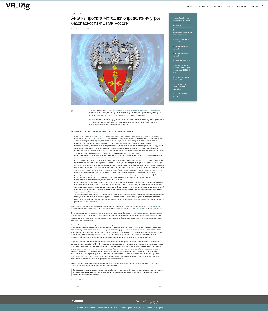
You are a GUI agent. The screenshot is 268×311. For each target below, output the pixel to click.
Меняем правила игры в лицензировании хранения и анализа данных (182, 32)
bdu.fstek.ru (156, 163)
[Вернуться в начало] (17, 6)
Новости (229, 6)
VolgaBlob (254, 6)
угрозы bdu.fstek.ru (153, 206)
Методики (74, 279)
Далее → (160, 286)
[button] (263, 6)
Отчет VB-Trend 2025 (182, 60)
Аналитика (190, 6)
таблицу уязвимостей (139, 208)
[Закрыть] (264, 307)
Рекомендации (217, 6)
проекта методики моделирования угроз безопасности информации (135, 110)
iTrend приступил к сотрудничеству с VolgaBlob (180, 86)
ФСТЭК (81, 279)
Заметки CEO (242, 6)
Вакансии (204, 6)
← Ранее (76, 286)
